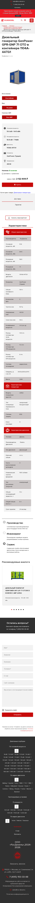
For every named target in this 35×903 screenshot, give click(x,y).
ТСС (25, 783)
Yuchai (23, 789)
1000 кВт (13, 769)
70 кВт (17, 757)
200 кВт (7, 763)
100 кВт (5, 760)
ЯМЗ (30, 783)
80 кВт (28, 757)
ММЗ (21, 783)
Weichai (29, 789)
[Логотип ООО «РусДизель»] (7, 20)
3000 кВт (27, 771)
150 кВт (17, 760)
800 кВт (6, 769)
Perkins (7, 786)
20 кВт (11, 754)
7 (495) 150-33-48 (18, 4)
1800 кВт (13, 771)
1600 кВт (6, 771)
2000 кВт (20, 771)
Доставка (17, 199)
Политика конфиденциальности (17, 894)
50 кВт (6, 757)
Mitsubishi (14, 786)
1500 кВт (27, 769)
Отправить (17, 715)
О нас (17, 831)
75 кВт (22, 757)
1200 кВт (20, 769)
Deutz (26, 786)
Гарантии (18, 205)
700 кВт (26, 766)
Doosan (21, 786)
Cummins (5, 789)
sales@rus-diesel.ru (19, 1)
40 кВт (28, 754)
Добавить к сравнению (11, 173)
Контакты (17, 7)
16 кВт (5, 754)
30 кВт (22, 754)
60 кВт (11, 757)
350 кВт (26, 763)
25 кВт (17, 754)
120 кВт (11, 760)
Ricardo (17, 789)
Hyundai (11, 783)
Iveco (16, 783)
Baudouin (17, 792)
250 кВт (13, 763)
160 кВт (23, 760)
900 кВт (20, 810)
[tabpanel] (17, 585)
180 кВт (29, 760)
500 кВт (13, 766)
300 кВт (20, 763)
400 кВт (7, 766)
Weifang (4, 783)
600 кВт (20, 766)
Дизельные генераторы (22, 193)
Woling (11, 789)
